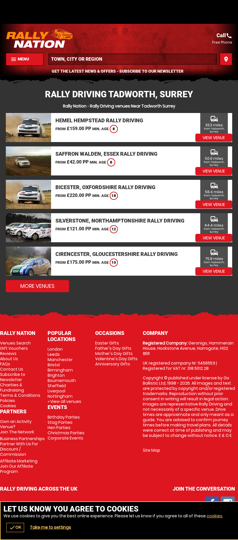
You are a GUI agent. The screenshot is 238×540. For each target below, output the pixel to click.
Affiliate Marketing (18, 466)
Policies (7, 400)
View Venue (214, 138)
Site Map (151, 450)
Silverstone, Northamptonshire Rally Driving (119, 221)
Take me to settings (50, 527)
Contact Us (11, 369)
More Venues (37, 286)
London (55, 349)
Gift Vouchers (14, 348)
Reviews (8, 353)
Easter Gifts (107, 343)
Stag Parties (60, 422)
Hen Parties (59, 427)
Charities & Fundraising (12, 387)
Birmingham (60, 370)
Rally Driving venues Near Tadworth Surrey (132, 106)
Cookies (8, 406)
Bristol (54, 365)
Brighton (56, 375)
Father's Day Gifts (113, 348)
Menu (19, 59)
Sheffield (57, 386)
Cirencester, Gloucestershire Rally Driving (116, 254)
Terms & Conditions (20, 395)
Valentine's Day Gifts (116, 359)
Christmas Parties (66, 433)
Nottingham (60, 396)
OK (15, 527)
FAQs (5, 364)
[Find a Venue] (132, 59)
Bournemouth (62, 380)
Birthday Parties (64, 417)
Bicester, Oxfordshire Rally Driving (105, 187)
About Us (9, 359)
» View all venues (64, 401)
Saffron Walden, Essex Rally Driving (106, 154)
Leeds (54, 354)
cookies (214, 516)
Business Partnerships (22, 446)
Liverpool (56, 391)
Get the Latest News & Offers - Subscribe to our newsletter (117, 71)
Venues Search (15, 343)
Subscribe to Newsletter (12, 377)
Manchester (60, 360)
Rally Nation (74, 106)
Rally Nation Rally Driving (62, 38)
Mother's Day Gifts (114, 353)
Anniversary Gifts (112, 364)
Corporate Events (65, 438)
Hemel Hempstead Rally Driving (99, 120)
